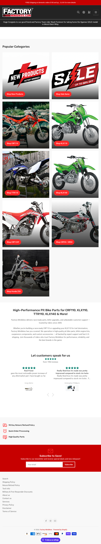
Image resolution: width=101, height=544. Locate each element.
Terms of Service (9, 511)
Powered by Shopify (60, 530)
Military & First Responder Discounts (17, 492)
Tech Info (6, 489)
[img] (50, 359)
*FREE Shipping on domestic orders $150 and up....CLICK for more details (50, 2)
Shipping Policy (8, 482)
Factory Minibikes (46, 530)
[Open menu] (96, 12)
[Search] (78, 12)
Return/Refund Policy (11, 485)
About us (6, 495)
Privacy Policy (8, 505)
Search (5, 479)
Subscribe (69, 464)
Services (5, 502)
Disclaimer (6, 508)
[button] (48, 394)
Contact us (6, 498)
